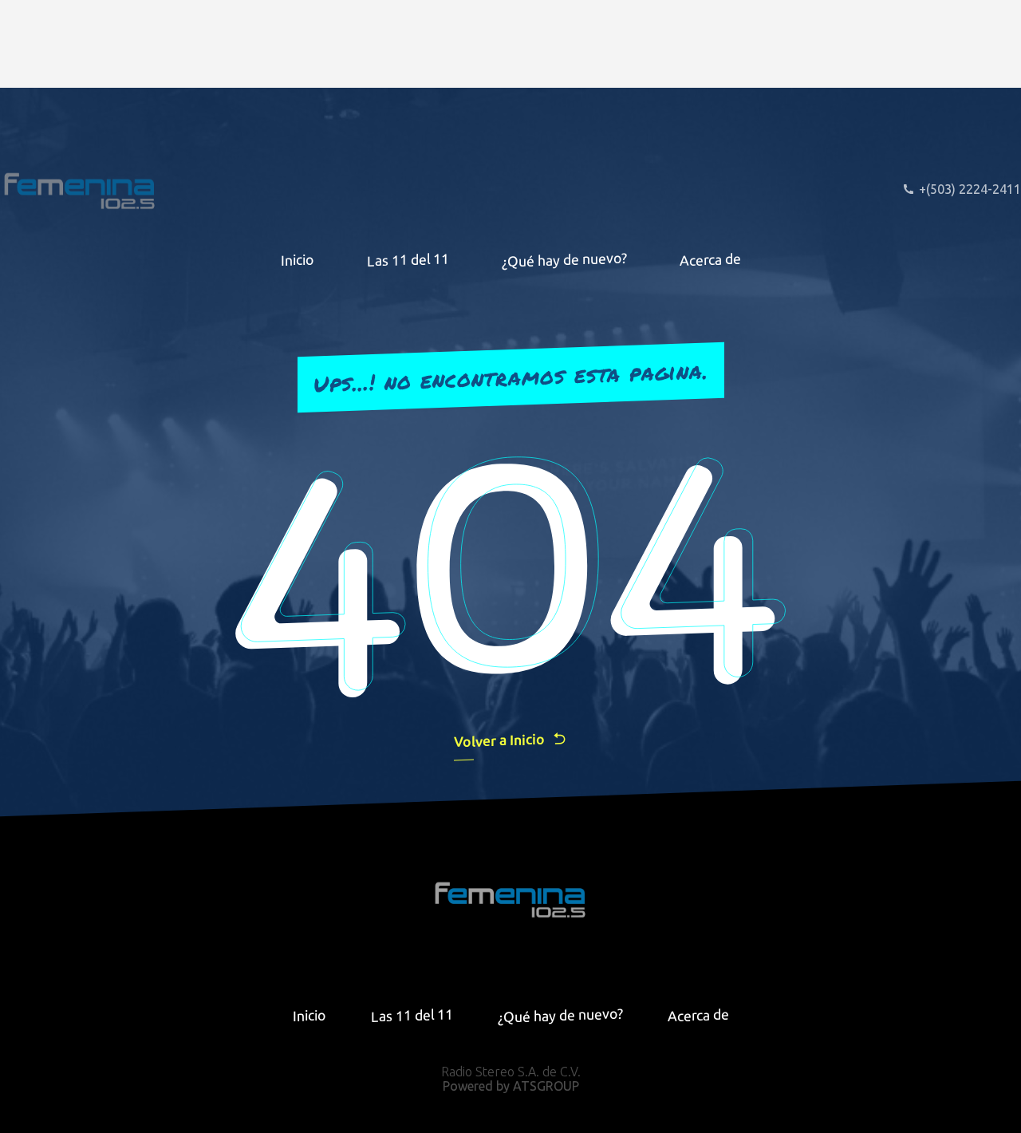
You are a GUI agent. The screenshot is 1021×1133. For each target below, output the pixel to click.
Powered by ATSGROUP (511, 1086)
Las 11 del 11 (408, 260)
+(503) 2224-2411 (970, 189)
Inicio (297, 259)
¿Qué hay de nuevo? (564, 259)
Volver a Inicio (499, 740)
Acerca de (710, 259)
